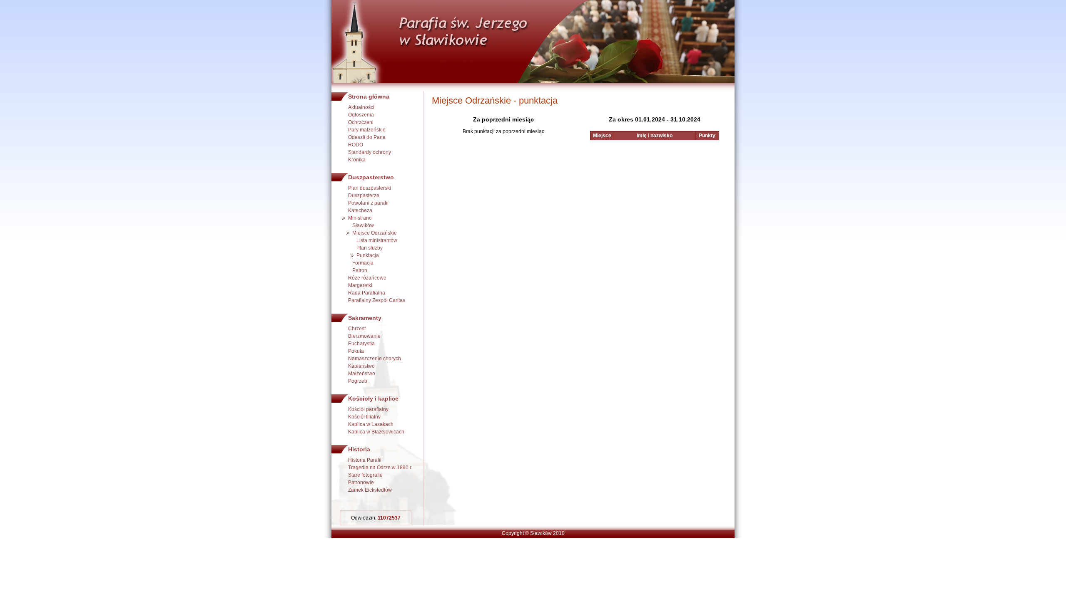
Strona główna (368, 96)
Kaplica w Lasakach (371, 424)
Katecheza (360, 210)
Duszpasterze (363, 195)
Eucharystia (361, 344)
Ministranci (360, 218)
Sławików (363, 225)
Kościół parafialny (368, 409)
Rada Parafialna (366, 293)
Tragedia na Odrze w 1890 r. (380, 467)
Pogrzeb (357, 381)
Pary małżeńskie (367, 130)
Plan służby (369, 248)
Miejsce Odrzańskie (374, 233)
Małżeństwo (361, 373)
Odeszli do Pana (367, 137)
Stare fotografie (365, 475)
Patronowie (361, 482)
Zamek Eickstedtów (370, 490)
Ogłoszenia (361, 115)
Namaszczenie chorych (374, 358)
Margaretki (360, 285)
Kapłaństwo (361, 366)
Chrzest (357, 329)
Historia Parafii (364, 460)
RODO (355, 145)
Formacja (363, 263)
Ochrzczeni (361, 122)
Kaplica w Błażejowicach (376, 432)
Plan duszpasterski (369, 188)
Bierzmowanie (364, 336)
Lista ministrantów (376, 240)
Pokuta (356, 351)
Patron (359, 270)
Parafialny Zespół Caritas (376, 300)
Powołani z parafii (368, 203)
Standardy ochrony (369, 152)
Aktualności (361, 107)
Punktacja (367, 255)
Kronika (357, 160)
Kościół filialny (364, 417)
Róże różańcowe (367, 278)
